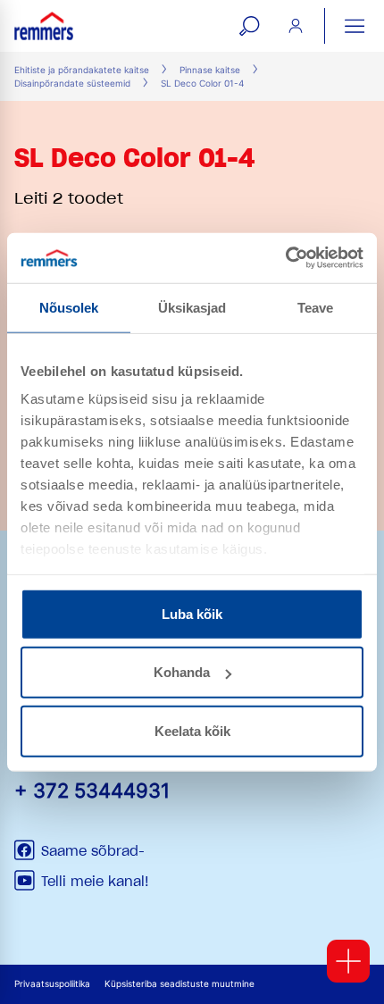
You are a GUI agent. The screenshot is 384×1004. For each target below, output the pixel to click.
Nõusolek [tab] (69, 306)
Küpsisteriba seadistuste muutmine (179, 984)
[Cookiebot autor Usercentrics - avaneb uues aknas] (285, 258)
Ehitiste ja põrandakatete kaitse (81, 70)
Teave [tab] (315, 306)
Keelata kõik (192, 730)
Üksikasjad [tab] (192, 306)
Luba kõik (192, 613)
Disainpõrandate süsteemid (72, 83)
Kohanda (182, 672)
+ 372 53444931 (92, 790)
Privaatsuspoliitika (52, 984)
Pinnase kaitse (209, 70)
